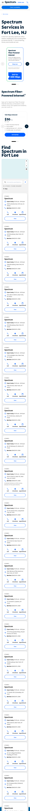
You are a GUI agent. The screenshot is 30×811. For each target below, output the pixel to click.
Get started (15, 134)
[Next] (27, 64)
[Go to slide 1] (14, 84)
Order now (21, 2)
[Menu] (2, 2)
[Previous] (2, 64)
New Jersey (5, 14)
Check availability (15, 7)
